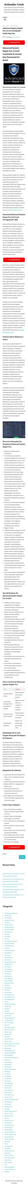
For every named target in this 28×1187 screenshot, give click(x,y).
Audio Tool (7, 936)
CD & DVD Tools (9, 946)
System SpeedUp (9, 1139)
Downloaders (8, 976)
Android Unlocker (9, 930)
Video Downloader (10, 1158)
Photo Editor (8, 1088)
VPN (6, 1165)
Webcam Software (10, 1169)
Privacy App (8, 1104)
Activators (7, 923)
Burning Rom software (11, 941)
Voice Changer (8, 1162)
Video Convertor (9, 1155)
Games (6, 1002)
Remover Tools (9, 1113)
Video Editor (8, 1160)
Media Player (8, 1032)
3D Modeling (8, 918)
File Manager (8, 992)
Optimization (8, 1065)
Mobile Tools (8, 1041)
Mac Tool (7, 1025)
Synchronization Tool (10, 1134)
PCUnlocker (8, 1081)
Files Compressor (9, 999)
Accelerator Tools (9, 920)
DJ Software (8, 974)
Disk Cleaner (8, 967)
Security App (8, 1123)
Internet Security (9, 1013)
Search (4, 854)
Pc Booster (8, 1072)
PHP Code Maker (9, 1095)
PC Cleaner (8, 1074)
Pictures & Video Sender (11, 1100)
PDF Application (9, 1083)
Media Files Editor (10, 1030)
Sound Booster (9, 1127)
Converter (7, 948)
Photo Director (9, 1086)
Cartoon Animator (9, 943)
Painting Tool (8, 1067)
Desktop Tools (8, 964)
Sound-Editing (8, 1130)
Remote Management (11, 1111)
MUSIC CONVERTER (10, 1053)
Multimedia (8, 1048)
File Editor (7, 990)
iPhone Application (10, 1018)
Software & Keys (9, 1125)
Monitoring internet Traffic (12, 1044)
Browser (7, 939)
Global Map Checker (10, 1004)
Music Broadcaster (10, 1051)
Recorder (7, 1109)
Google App (8, 1006)
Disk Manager (8, 971)
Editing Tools (8, 988)
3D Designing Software (11, 913)
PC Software (8, 1079)
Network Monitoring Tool (11, 1058)
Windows (7, 1172)
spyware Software (10, 1132)
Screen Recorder (9, 1120)
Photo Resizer (8, 1093)
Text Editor (7, 1141)
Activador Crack (14, 4)
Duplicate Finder (9, 983)
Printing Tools (8, 1102)
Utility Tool (7, 1153)
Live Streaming (9, 1020)
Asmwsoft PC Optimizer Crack (13, 210)
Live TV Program (9, 1023)
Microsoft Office (9, 1039)
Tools (6, 1144)
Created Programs (10, 951)
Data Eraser (8, 955)
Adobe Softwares (9, 927)
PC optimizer (8, 1076)
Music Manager (9, 1055)
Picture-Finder (9, 1097)
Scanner (7, 1118)
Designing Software (10, 962)
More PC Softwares (10, 1046)
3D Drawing (8, 916)
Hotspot (7, 1011)
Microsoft (7, 1037)
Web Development (10, 1167)
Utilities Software (9, 1151)
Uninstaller (8, 1148)
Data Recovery (9, 957)
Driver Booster (9, 978)
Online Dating (8, 1062)
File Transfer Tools (10, 997)
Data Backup (8, 953)
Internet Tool (8, 1016)
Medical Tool (8, 1034)
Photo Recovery (9, 1090)
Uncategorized (9, 1146)
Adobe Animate (9, 925)
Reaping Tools (8, 1107)
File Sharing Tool (9, 995)
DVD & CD (7, 985)
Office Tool (7, 1060)
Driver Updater (9, 981)
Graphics (7, 1009)
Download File (15, 42)
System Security (9, 1137)
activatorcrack (16, 37)
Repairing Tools (14, 26)
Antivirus (7, 934)
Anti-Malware (8, 932)
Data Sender (8, 960)
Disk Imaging (8, 969)
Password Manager (10, 1069)
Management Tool (10, 1027)
